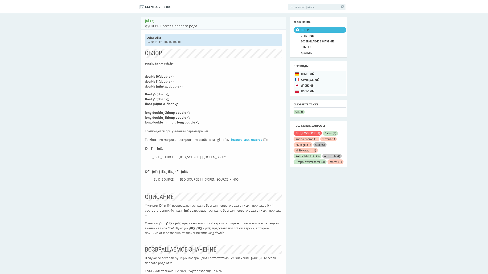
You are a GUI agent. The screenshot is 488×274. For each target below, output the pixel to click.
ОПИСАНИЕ (307, 35)
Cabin (330, 133)
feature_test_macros (246, 140)
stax (320, 145)
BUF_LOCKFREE (307, 133)
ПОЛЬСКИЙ (308, 91)
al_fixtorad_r (305, 150)
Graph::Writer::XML (310, 162)
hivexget (303, 145)
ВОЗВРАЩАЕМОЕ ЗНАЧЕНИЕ (317, 41)
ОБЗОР (305, 30)
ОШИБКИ (306, 47)
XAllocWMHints (307, 156)
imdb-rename (306, 139)
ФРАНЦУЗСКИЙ (310, 80)
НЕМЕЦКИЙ (308, 74)
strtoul (328, 139)
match (335, 162)
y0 (299, 112)
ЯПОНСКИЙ (308, 85)
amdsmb (332, 156)
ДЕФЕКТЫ (306, 53)
